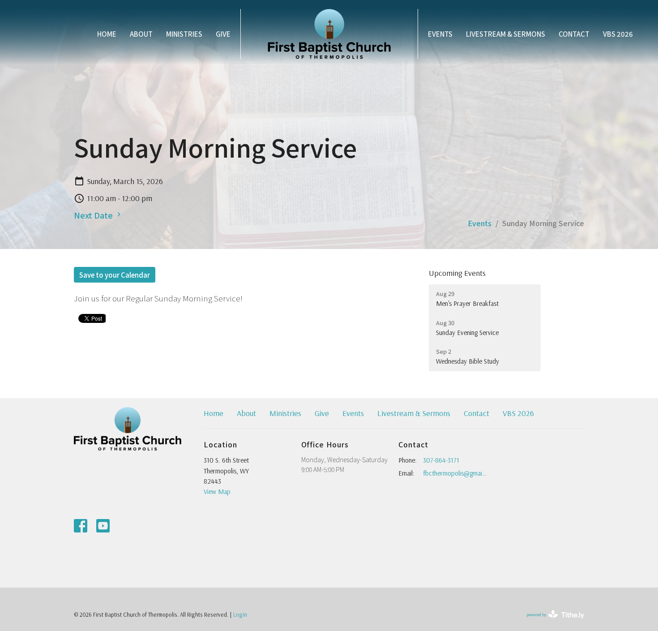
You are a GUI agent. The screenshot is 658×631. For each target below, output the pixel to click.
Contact (574, 34)
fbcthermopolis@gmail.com (455, 473)
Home (106, 34)
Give (223, 34)
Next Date (94, 215)
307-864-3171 (441, 460)
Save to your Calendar (114, 274)
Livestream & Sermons (505, 34)
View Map (217, 491)
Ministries (184, 34)
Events (440, 34)
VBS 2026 (618, 34)
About (141, 34)
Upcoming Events (457, 273)
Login (240, 614)
